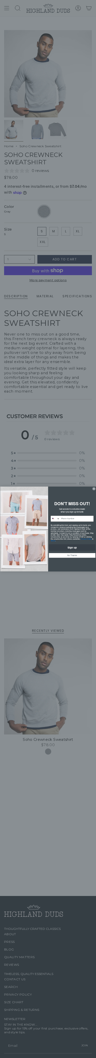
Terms (52, 541)
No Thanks (72, 555)
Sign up (72, 547)
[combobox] (55, 518)
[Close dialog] (94, 489)
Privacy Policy (86, 539)
